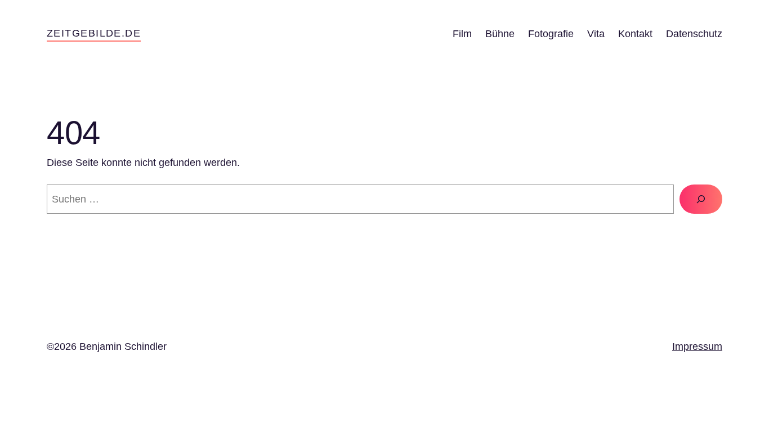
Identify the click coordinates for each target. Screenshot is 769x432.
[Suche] (700, 199)
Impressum (697, 346)
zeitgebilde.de (94, 33)
